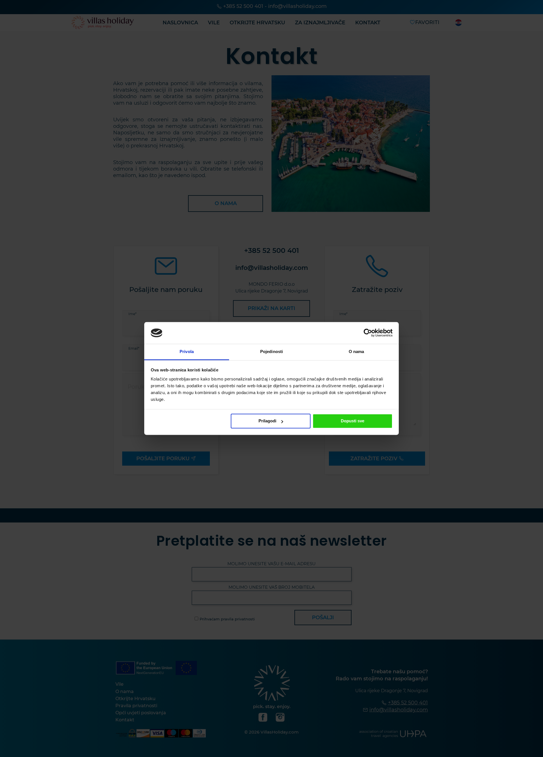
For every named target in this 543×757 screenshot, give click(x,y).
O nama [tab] (356, 351)
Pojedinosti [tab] (271, 351)
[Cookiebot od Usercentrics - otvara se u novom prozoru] (368, 333)
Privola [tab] (187, 351)
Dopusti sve (352, 421)
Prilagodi (267, 421)
